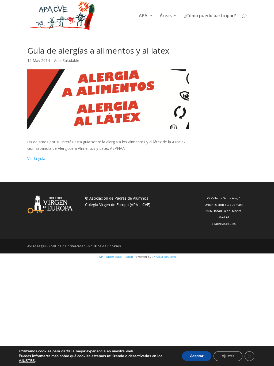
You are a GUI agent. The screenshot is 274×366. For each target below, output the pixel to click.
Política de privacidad (67, 246)
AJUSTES (27, 360)
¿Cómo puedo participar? (210, 16)
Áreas (166, 16)
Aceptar (196, 355)
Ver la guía (36, 158)
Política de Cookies (104, 246)
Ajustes (228, 355)
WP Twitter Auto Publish (115, 257)
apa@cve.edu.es (223, 224)
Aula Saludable (66, 60)
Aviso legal (36, 246)
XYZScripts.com (165, 257)
